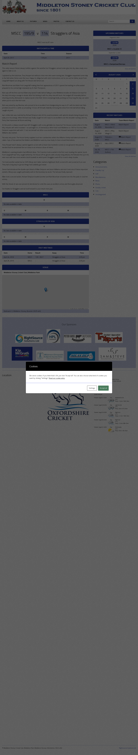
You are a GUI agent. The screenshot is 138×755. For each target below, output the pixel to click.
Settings (92, 388)
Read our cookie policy (57, 378)
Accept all (103, 388)
